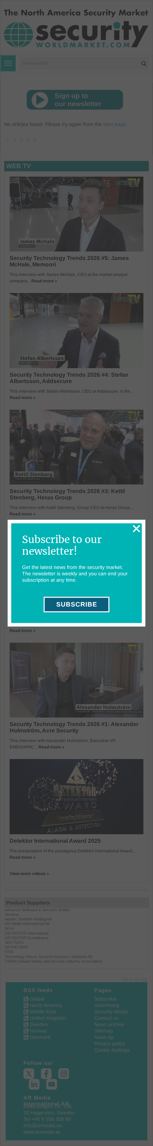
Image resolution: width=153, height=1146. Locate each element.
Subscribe (76, 604)
